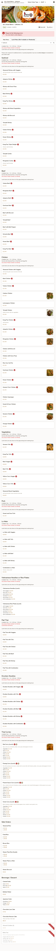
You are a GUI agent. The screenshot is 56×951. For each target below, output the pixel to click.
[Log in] (53, 2)
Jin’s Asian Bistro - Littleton (12, 1)
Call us (50, 27)
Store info (42, 27)
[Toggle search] (53, 42)
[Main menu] (2, 2)
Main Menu (6, 39)
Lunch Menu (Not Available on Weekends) (23, 39)
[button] (28, 72)
